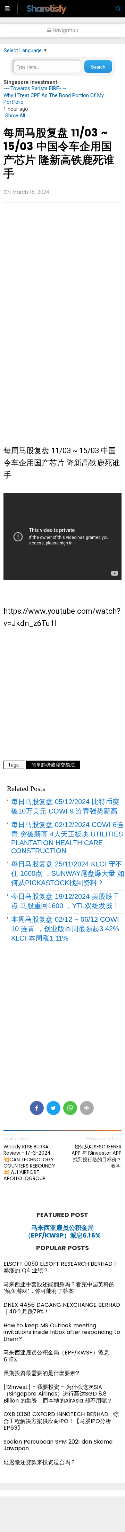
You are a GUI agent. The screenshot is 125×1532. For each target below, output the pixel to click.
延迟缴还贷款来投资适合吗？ (39, 1462)
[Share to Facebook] (37, 1108)
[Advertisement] (62, 262)
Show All (15, 115)
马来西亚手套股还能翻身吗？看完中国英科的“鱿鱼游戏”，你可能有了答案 (59, 1287)
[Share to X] (53, 1108)
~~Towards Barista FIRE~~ (34, 88)
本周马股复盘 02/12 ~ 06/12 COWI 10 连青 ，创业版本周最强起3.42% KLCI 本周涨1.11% (65, 929)
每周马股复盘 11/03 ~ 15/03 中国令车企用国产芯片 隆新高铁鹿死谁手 (58, 153)
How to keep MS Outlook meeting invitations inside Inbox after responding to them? (61, 1332)
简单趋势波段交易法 (53, 765)
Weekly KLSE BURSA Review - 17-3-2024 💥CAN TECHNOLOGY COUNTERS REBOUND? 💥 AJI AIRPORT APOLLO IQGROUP (29, 1162)
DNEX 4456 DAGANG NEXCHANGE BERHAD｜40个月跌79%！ (61, 1308)
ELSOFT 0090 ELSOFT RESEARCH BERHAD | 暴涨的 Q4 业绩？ (59, 1267)
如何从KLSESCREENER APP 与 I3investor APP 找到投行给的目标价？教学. (97, 1156)
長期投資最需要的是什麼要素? (41, 1373)
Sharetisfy (46, 8)
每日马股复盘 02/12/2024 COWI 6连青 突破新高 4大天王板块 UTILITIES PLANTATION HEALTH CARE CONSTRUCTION (67, 838)
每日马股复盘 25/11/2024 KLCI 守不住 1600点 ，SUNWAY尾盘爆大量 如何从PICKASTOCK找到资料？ (67, 873)
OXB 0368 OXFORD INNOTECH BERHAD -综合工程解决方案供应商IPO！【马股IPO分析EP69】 (61, 1421)
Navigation (64, 30)
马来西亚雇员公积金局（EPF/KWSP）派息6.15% (63, 1231)
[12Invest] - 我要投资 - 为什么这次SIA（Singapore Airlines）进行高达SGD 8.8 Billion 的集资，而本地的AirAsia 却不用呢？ (57, 1394)
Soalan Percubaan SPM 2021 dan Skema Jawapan (57, 1445)
